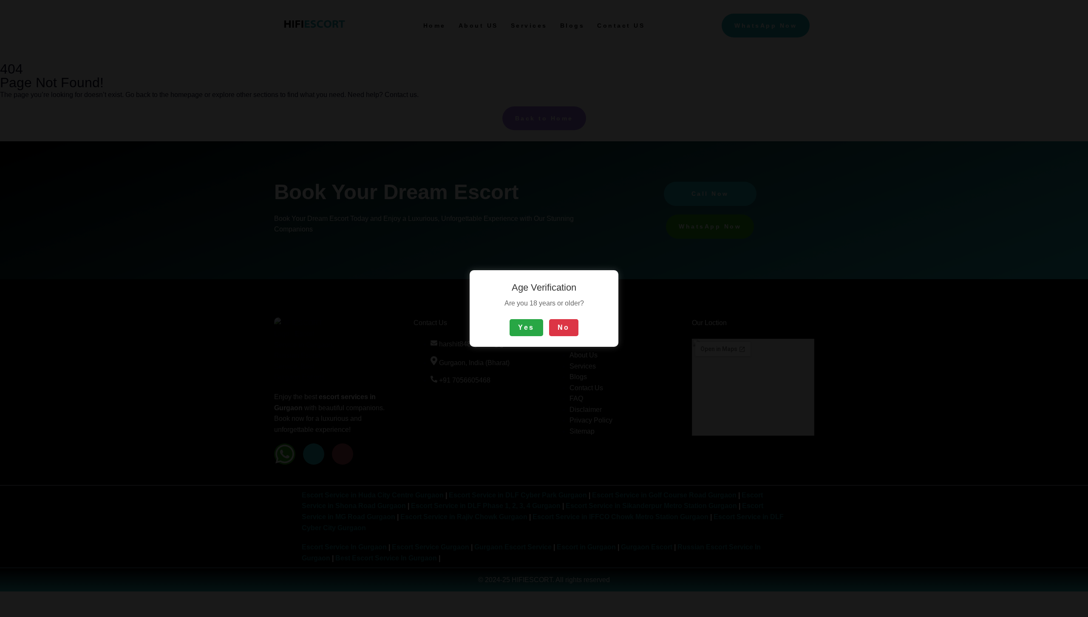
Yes (526, 327)
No (564, 327)
